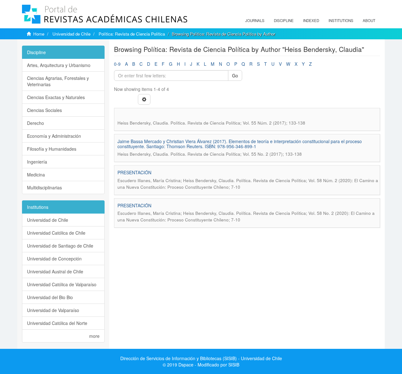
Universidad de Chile (71, 34)
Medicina (36, 174)
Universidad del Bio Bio (50, 297)
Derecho (35, 123)
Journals (254, 20)
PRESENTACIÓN (134, 172)
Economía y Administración (54, 136)
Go (235, 75)
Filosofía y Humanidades (51, 149)
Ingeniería (37, 162)
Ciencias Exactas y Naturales (56, 97)
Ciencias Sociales (44, 110)
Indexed (311, 20)
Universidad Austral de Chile (55, 271)
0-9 (117, 64)
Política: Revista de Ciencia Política (132, 34)
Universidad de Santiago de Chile (60, 246)
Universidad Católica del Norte (57, 323)
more (94, 336)
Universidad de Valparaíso (53, 310)
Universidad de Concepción (54, 258)
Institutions (341, 20)
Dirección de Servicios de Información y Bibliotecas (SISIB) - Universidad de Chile (201, 358)
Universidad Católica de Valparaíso (61, 284)
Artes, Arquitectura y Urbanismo (58, 65)
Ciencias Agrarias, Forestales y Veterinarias (58, 81)
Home (38, 34)
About (369, 20)
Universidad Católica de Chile (56, 233)
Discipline (284, 20)
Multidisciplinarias (44, 187)
